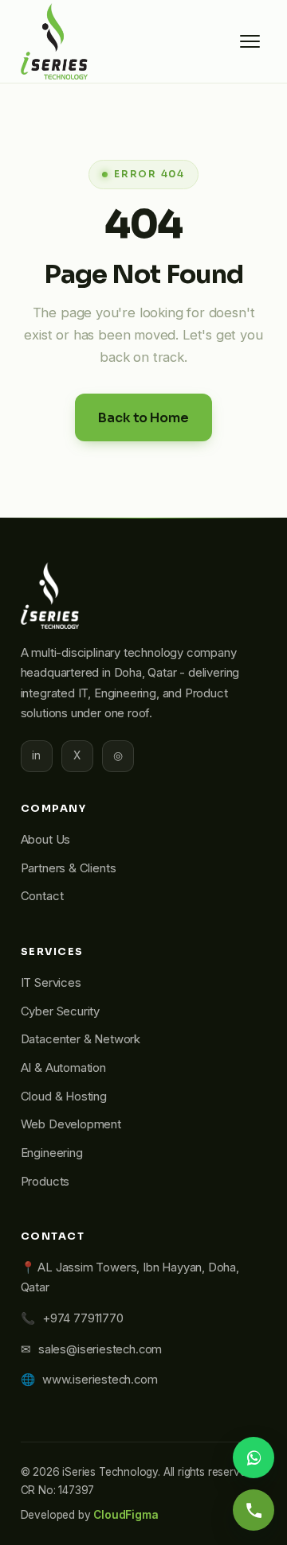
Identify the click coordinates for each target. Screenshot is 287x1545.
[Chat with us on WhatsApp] (253, 1457)
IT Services (51, 983)
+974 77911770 (83, 1318)
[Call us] (253, 1510)
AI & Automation (63, 1068)
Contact (42, 896)
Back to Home (143, 418)
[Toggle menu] (250, 41)
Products (45, 1181)
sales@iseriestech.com (100, 1349)
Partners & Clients (68, 868)
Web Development (71, 1124)
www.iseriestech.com (100, 1379)
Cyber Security (60, 1011)
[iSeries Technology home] (54, 41)
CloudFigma (125, 1514)
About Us (46, 840)
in (36, 755)
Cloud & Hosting (64, 1096)
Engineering (52, 1153)
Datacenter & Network (80, 1039)
